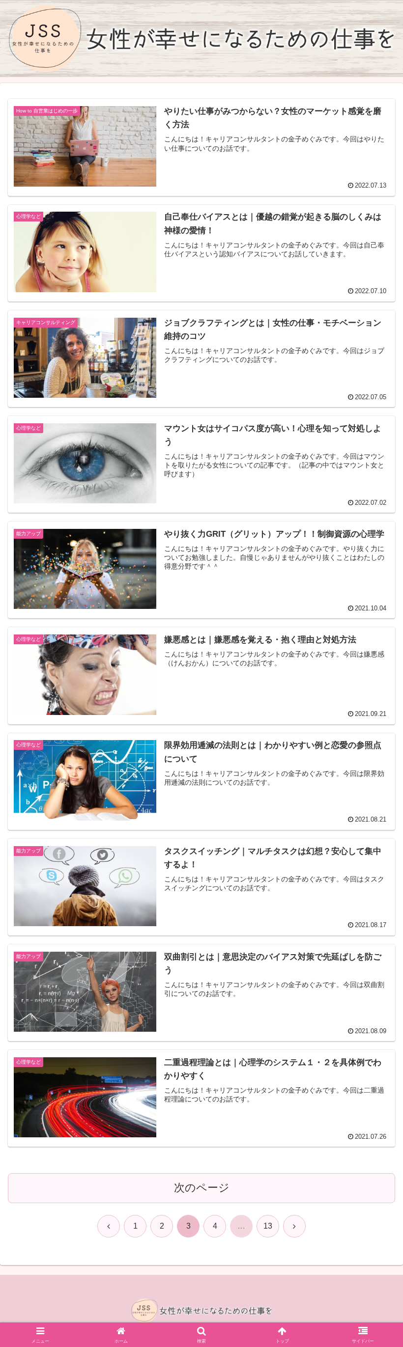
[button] (372, 1264)
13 (267, 1226)
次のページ (202, 1188)
